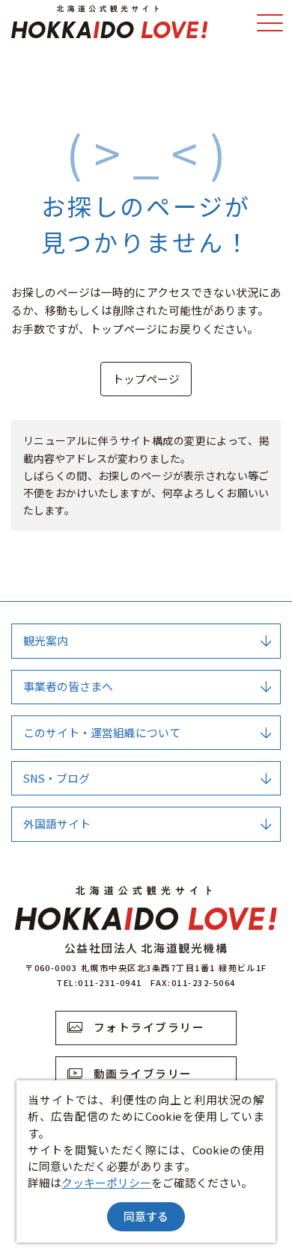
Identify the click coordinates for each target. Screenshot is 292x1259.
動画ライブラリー (143, 1073)
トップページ (146, 379)
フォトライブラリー (149, 1027)
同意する (146, 1216)
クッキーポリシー (106, 1182)
